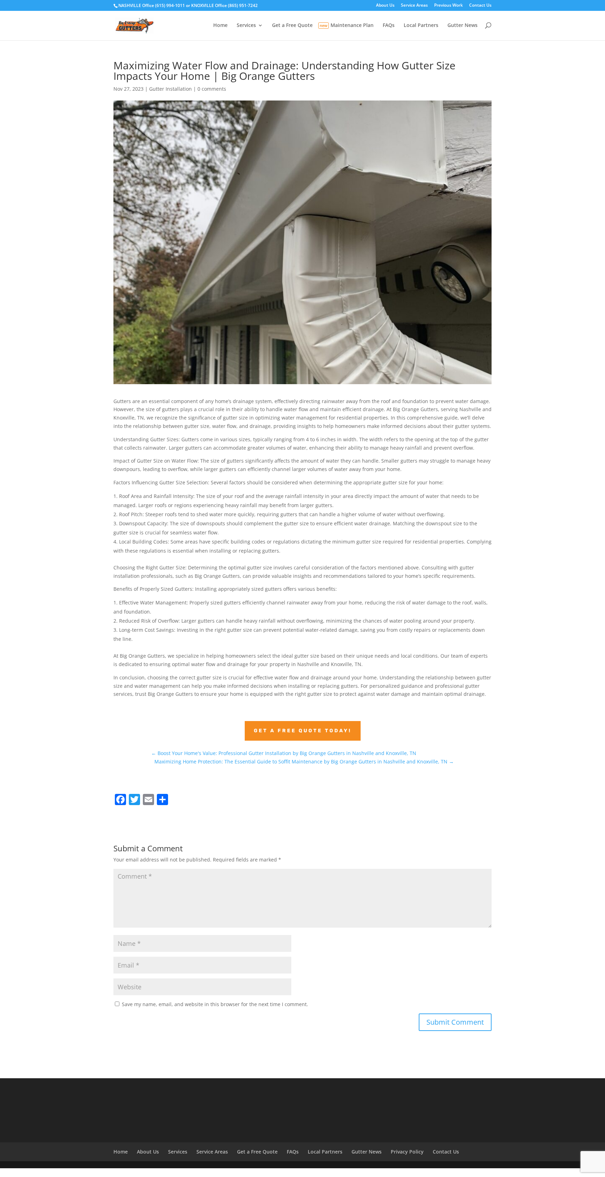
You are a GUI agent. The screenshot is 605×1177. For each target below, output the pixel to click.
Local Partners (421, 25)
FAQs (389, 25)
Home (220, 25)
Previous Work (448, 5)
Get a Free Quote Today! (303, 731)
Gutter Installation (170, 88)
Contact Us (480, 5)
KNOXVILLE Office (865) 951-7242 (224, 5)
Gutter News (462, 25)
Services (246, 25)
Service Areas (414, 5)
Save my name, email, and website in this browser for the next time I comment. (215, 1004)
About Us (385, 5)
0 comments (211, 88)
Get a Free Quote (292, 25)
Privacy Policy (407, 1151)
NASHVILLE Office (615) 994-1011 (151, 5)
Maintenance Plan (352, 25)
